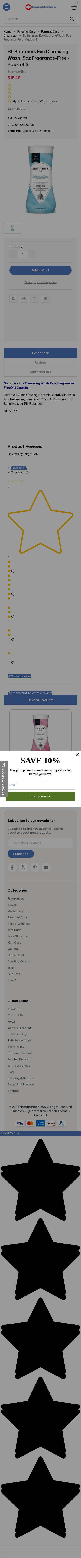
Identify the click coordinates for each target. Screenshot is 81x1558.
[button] (4, 779)
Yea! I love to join (40, 796)
